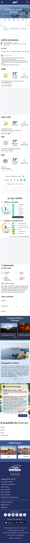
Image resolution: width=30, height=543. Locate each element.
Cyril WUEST (15, 42)
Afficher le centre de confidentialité (15, 535)
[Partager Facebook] (15, 180)
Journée (6, 28)
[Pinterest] (20, 514)
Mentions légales (8, 528)
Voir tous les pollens (18, 217)
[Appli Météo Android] (21, 522)
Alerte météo (5, 487)
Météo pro (4, 507)
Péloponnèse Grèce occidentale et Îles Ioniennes (15, 5)
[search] (27, 2)
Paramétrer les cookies (22, 532)
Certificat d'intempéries (8, 484)
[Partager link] (11, 180)
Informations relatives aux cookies (16, 530)
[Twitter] (9, 514)
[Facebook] (5, 514)
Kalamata (26, 5)
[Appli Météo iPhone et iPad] (9, 522)
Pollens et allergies (11, 202)
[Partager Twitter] (18, 180)
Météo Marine (5, 505)
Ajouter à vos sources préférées (16, 184)
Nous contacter (5, 495)
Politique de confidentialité (9, 532)
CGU (14, 528)
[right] (28, 22)
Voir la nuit (24, 69)
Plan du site (23, 528)
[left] (1, 22)
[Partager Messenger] (21, 180)
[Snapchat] (13, 514)
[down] (15, 379)
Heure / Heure (14, 28)
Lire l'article (22, 415)
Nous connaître (5, 489)
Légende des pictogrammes (9, 497)
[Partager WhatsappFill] (25, 180)
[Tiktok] (24, 514)
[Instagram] (16, 514)
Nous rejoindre (5, 492)
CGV (18, 528)
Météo (1, 5)
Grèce (5, 5)
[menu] (2, 2)
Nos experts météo (7, 482)
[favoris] (27, 11)
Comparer (23, 28)
